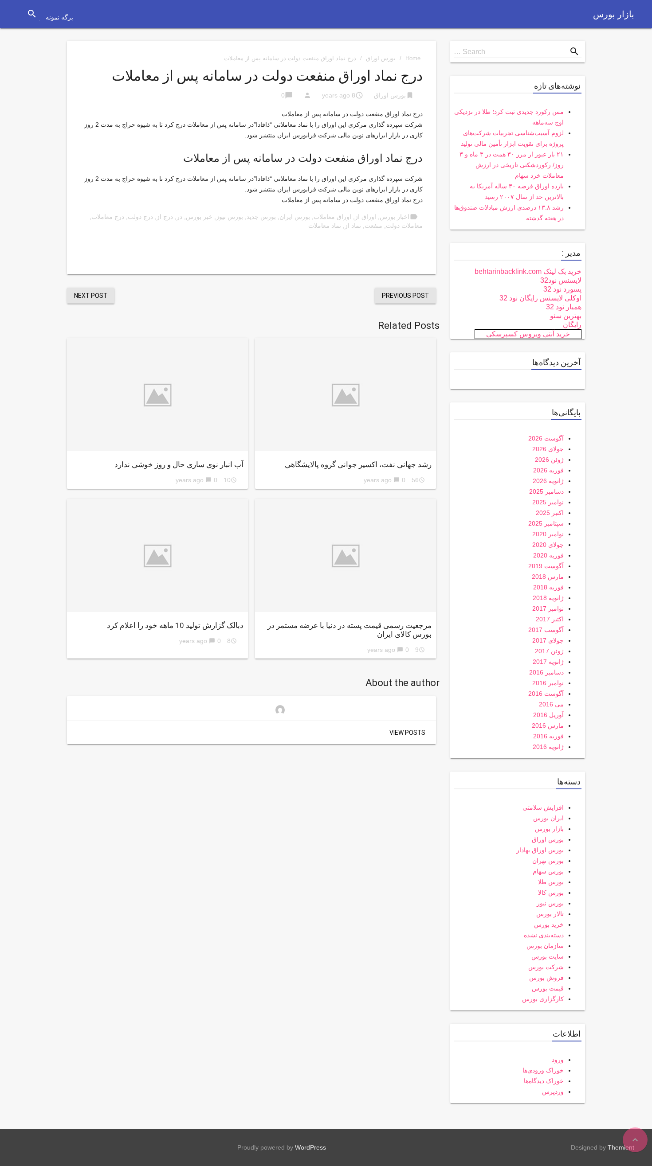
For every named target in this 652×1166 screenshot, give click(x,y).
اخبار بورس (394, 216)
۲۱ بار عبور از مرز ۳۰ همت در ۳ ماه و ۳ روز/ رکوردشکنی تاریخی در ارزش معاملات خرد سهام (512, 165)
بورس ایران (294, 216)
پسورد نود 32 (562, 289)
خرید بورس (549, 924)
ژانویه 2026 (548, 480)
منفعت (373, 225)
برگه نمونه (59, 17)
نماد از (353, 225)
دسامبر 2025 (546, 491)
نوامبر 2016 (548, 682)
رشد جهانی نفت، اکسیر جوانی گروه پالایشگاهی (358, 464)
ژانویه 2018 (548, 597)
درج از (165, 216)
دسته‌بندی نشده (544, 935)
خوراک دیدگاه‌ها (544, 1080)
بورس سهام (548, 871)
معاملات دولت (404, 225)
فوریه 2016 (548, 736)
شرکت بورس (546, 967)
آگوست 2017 (546, 629)
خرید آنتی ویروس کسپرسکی (528, 334)
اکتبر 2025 (550, 512)
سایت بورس (547, 956)
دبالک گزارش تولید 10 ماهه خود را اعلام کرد (175, 625)
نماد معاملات (324, 225)
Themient (621, 1147)
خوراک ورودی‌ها (543, 1070)
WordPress (310, 1147)
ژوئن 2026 (549, 459)
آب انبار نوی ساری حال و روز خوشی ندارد (179, 464)
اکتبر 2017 (550, 619)
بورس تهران (548, 860)
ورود (558, 1059)
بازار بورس (613, 14)
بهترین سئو (565, 316)
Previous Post (405, 295)
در (179, 216)
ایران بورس (548, 818)
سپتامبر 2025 (546, 523)
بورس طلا (551, 881)
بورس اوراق (381, 58)
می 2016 (551, 704)
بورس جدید (261, 216)
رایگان (572, 324)
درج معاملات (107, 216)
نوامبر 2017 (548, 608)
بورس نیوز (229, 216)
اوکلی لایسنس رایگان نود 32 (540, 298)
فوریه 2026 (548, 470)
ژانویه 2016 (548, 746)
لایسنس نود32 (560, 280)
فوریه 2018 (548, 587)
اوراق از (365, 216)
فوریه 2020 (548, 555)
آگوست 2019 (546, 565)
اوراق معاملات (332, 216)
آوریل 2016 (548, 714)
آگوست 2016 (546, 693)
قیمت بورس (548, 988)
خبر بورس (199, 216)
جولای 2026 (548, 448)
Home (412, 58)
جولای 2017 (548, 640)
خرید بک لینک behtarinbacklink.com (528, 271)
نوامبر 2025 (548, 502)
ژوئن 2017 (549, 651)
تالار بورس (550, 913)
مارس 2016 (548, 725)
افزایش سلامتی (543, 807)
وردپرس (553, 1091)
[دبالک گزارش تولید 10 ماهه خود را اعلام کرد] (157, 555)
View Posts (407, 732)
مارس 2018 (548, 576)
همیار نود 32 (563, 307)
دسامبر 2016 (546, 672)
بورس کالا (551, 892)
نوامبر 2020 (548, 534)
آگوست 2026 (546, 438)
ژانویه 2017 (548, 661)
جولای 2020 (548, 544)
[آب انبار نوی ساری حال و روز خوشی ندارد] (157, 394)
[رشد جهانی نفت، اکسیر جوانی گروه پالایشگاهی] (345, 394)
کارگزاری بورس (543, 998)
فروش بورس (546, 977)
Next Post (90, 295)
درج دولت (140, 216)
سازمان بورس (545, 945)
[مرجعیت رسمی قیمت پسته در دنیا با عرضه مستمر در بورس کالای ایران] (345, 555)
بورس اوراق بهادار (540, 850)
